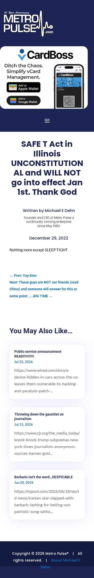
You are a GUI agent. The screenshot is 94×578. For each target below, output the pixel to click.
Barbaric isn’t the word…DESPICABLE (43, 477)
